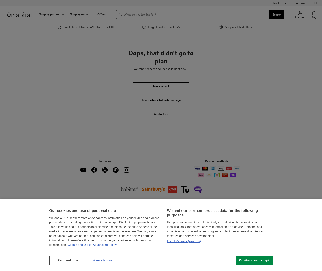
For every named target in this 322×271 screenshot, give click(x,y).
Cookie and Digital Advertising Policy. (92, 244)
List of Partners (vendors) (184, 241)
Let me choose (101, 260)
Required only (68, 260)
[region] (161, 235)
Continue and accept (254, 260)
